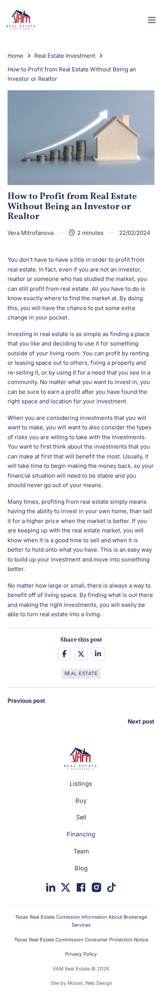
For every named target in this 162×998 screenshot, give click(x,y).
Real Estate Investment (64, 55)
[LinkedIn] (98, 654)
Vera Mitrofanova (30, 232)
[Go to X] (65, 889)
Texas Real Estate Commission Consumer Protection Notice (81, 939)
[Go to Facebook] (81, 889)
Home (15, 55)
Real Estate (81, 673)
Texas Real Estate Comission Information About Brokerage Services (81, 921)
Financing (81, 834)
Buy (81, 800)
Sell (81, 817)
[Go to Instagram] (96, 889)
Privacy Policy (81, 954)
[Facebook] (64, 654)
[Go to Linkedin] (50, 889)
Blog (81, 868)
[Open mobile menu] (152, 20)
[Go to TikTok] (111, 889)
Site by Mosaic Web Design (81, 983)
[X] (81, 654)
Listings (81, 783)
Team (81, 851)
